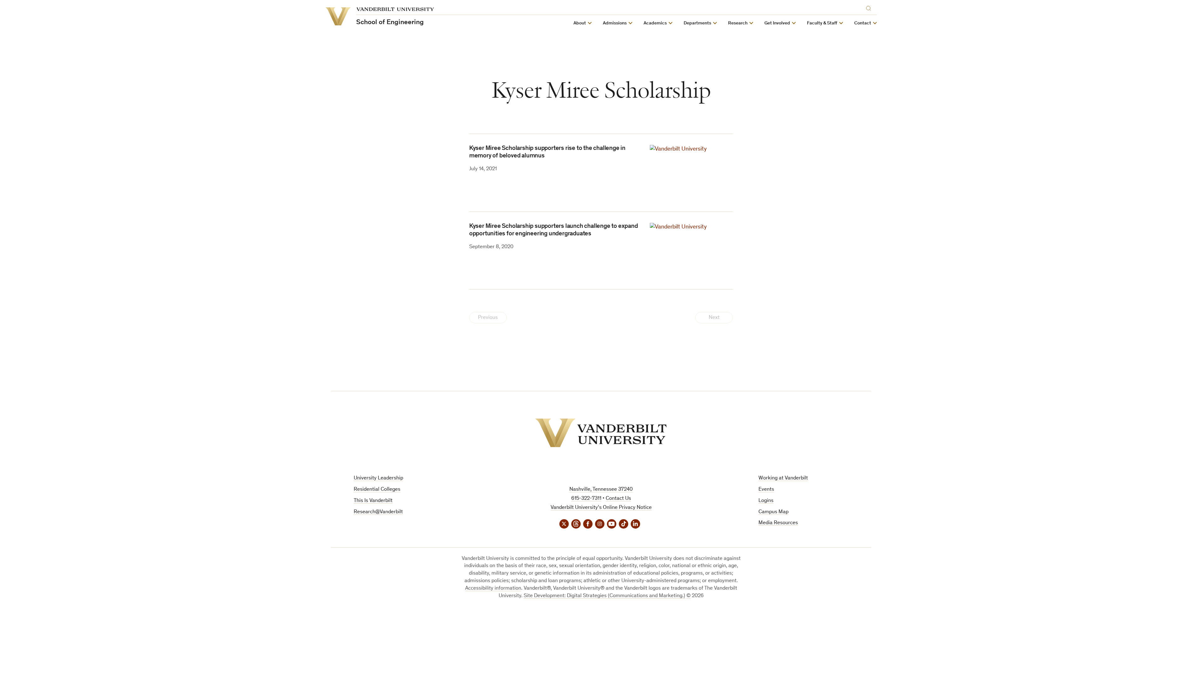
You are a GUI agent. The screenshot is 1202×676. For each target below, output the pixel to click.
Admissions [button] (615, 23)
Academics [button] (655, 23)
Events (766, 489)
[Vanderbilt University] (601, 432)
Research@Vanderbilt (378, 512)
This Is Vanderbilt (373, 501)
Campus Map (773, 512)
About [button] (579, 23)
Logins (765, 501)
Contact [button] (862, 23)
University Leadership (378, 478)
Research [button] (737, 23)
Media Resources (778, 523)
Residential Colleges (377, 489)
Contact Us (618, 498)
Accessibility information (493, 588)
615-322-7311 (586, 498)
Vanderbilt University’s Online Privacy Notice (601, 507)
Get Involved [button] (777, 23)
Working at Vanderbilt (783, 478)
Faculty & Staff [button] (822, 23)
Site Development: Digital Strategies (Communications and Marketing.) (604, 596)
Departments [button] (697, 23)
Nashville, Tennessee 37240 (601, 489)
